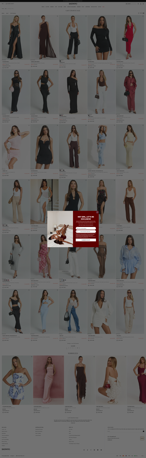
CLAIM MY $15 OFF (86, 240)
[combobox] (78, 231)
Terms (87, 237)
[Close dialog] (97, 212)
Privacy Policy (84, 237)
